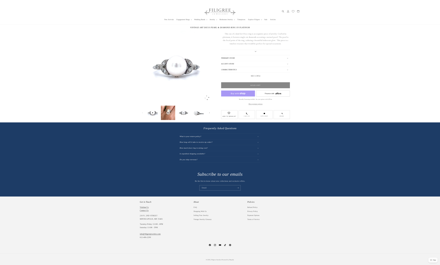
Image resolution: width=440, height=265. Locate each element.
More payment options (256, 104)
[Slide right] (209, 112)
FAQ (195, 207)
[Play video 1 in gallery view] (152, 113)
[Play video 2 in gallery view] (168, 113)
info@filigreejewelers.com (150, 234)
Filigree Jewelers (216, 259)
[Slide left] (142, 112)
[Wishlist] (293, 11)
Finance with (273, 93)
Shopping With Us (200, 211)
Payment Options (253, 215)
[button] (184, 19)
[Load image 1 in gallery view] (183, 113)
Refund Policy (252, 207)
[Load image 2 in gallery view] (199, 113)
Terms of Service (253, 219)
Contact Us (144, 210)
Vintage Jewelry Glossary (203, 219)
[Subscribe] (238, 188)
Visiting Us (144, 207)
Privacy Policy (252, 211)
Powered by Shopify (228, 259)
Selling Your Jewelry (201, 215)
